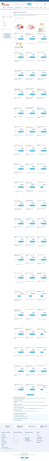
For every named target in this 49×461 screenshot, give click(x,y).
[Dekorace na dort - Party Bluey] (42, 27)
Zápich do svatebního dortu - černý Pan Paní (30, 219)
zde (27, 459)
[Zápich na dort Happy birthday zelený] (30, 249)
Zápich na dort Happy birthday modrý (41, 237)
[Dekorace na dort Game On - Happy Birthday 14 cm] (19, 303)
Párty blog (3, 444)
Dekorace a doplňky (10, 7)
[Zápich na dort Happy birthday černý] (42, 213)
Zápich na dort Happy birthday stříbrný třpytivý (18, 255)
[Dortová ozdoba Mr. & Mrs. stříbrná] (19, 379)
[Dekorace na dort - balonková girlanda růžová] (30, 27)
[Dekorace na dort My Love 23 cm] (30, 303)
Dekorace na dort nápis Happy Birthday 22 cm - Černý (18, 90)
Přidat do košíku (21, 38)
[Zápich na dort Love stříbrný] (42, 249)
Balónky (4, 7)
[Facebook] (37, 442)
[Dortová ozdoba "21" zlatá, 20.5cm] (30, 341)
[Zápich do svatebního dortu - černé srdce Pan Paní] (19, 213)
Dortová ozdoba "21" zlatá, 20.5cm (30, 348)
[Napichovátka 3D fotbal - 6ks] (30, 176)
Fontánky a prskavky (32, 408)
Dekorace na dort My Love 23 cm (30, 309)
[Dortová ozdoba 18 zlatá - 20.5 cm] (19, 359)
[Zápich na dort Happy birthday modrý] (42, 231)
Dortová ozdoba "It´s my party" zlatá (41, 348)
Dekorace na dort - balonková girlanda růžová (30, 34)
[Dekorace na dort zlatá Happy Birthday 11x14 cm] (42, 102)
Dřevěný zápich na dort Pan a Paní (41, 164)
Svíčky (43, 405)
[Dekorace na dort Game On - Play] (42, 46)
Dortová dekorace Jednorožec (41, 329)
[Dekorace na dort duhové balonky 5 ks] (42, 285)
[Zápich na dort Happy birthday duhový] (19, 231)
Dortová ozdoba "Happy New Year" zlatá (41, 127)
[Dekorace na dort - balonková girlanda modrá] (42, 267)
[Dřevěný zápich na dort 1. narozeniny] (19, 158)
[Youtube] (40, 442)
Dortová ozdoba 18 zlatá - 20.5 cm (18, 367)
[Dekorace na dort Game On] (30, 46)
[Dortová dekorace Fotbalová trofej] (19, 121)
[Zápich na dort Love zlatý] (19, 267)
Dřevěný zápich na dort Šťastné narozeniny (18, 182)
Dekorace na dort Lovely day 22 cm (30, 71)
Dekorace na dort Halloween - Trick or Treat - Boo (18, 71)
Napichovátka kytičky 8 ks (18, 201)
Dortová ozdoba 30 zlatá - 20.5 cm (30, 367)
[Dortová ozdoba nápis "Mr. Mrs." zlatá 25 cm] (30, 379)
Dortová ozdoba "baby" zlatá (30, 127)
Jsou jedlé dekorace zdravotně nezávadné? (21, 418)
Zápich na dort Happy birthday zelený (30, 255)
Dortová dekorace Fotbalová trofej (18, 127)
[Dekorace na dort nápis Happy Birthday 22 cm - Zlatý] (42, 83)
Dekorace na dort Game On (30, 53)
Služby (11, 0)
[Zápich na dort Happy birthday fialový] (30, 231)
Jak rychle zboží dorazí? (18, 420)
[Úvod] (7, 4)
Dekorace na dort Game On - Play (41, 52)
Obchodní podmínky (4, 441)
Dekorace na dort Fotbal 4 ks (18, 53)
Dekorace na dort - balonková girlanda (18, 33)
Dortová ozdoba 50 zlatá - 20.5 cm (18, 146)
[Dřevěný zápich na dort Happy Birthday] (30, 158)
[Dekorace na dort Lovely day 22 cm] (30, 64)
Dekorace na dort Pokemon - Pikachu (18, 109)
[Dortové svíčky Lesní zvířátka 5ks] (42, 379)
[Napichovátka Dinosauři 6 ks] (42, 176)
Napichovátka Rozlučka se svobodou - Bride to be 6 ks (30, 201)
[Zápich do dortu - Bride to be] (42, 194)
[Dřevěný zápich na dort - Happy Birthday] (42, 139)
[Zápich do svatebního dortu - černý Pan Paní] (30, 213)
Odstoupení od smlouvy (5, 447)
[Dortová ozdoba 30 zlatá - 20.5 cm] (30, 359)
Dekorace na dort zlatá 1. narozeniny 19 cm (29, 329)
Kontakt (13, 0)
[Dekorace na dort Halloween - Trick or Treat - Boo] (19, 64)
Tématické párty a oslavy (18, 7)
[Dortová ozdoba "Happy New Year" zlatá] (42, 121)
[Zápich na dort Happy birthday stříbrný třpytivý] (19, 249)
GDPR (2, 445)
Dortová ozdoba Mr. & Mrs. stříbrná (18, 385)
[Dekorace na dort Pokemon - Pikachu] (19, 102)
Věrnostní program (4, 437)
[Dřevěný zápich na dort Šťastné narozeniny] (19, 176)
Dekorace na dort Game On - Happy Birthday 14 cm (18, 310)
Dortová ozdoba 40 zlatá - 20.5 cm (41, 366)
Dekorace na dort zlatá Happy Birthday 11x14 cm (41, 109)
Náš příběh (3, 440)
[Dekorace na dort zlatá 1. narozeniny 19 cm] (30, 322)
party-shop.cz (27, 437)
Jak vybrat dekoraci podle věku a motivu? (21, 416)
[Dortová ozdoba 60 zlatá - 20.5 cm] (30, 139)
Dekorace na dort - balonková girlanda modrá (41, 273)
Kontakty (3, 438)
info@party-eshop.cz (7, 37)
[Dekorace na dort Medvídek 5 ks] (42, 64)
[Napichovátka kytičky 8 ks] (19, 194)
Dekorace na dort (10, 9)
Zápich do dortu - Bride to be (41, 200)
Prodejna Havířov (4, 0)
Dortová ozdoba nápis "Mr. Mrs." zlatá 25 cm (30, 385)
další (46, 392)
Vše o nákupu (7, 0)
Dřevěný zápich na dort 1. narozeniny (18, 164)
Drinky (41, 7)
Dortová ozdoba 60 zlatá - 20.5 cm (30, 146)
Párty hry (37, 7)
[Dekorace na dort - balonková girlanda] (19, 27)
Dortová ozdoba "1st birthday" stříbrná (18, 348)
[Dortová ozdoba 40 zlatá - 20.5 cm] (42, 359)
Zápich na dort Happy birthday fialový (30, 237)
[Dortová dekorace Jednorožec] (42, 322)
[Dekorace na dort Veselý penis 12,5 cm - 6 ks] (19, 322)
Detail (42, 352)
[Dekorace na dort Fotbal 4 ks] (19, 46)
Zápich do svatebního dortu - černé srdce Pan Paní (18, 219)
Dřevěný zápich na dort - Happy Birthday (41, 145)
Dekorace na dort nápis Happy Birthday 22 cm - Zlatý (41, 90)
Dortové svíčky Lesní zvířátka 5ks (41, 385)
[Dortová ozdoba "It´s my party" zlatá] (42, 341)
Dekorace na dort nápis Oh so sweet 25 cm (41, 309)
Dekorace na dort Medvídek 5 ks (41, 70)
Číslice (46, 405)
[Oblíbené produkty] (43, 0)
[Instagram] (39, 442)
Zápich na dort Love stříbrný (41, 254)
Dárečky (32, 7)
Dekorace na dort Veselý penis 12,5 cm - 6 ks (18, 328)
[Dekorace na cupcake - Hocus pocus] (30, 267)
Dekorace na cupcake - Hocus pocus (30, 273)
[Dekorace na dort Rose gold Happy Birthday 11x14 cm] (30, 102)
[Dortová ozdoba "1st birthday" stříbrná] (19, 341)
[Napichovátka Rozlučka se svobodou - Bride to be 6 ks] (30, 194)
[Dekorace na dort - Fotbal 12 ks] (30, 285)
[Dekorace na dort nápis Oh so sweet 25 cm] (42, 303)
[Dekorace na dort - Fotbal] (19, 285)
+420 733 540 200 (33, 0)
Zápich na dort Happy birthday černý (41, 219)
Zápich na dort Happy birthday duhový (18, 237)
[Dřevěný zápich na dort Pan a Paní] (42, 158)
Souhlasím (27, 457)
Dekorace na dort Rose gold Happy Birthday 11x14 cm (30, 108)
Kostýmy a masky (26, 7)
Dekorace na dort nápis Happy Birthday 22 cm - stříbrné (30, 89)
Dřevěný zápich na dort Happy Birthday (30, 164)
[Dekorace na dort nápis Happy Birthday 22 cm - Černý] (19, 83)
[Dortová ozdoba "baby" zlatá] (30, 121)
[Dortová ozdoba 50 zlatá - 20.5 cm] (19, 139)
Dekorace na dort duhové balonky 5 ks (40, 291)
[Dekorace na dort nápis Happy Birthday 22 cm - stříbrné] (30, 83)
